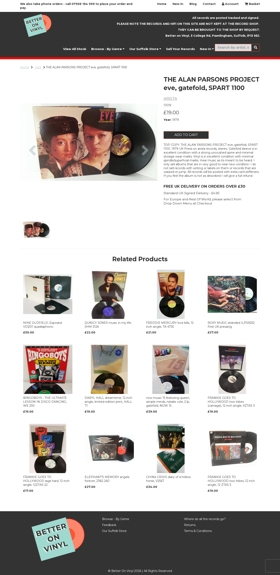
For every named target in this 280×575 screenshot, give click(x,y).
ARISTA (170, 98)
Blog (193, 4)
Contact (209, 4)
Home (161, 4)
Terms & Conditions (198, 531)
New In (178, 4)
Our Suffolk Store (144, 49)
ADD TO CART (186, 135)
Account (231, 4)
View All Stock (74, 49)
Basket (254, 4)
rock (38, 67)
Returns (190, 525)
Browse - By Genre (107, 49)
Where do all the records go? (205, 519)
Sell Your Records (180, 49)
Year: (167, 120)
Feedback (109, 525)
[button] (32, 176)
